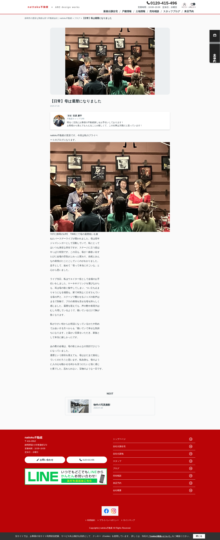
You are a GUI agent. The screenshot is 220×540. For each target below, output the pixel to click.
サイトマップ (129, 520)
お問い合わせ (46, 459)
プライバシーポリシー (109, 520)
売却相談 (154, 11)
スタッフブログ (171, 11)
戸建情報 (127, 11)
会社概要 (117, 490)
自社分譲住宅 (119, 446)
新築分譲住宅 (110, 11)
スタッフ (117, 461)
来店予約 (189, 11)
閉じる (199, 536)
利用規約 (91, 520)
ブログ (116, 468)
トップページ (119, 439)
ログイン (185, 7)
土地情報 (140, 11)
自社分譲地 (118, 453)
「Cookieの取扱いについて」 (160, 536)
